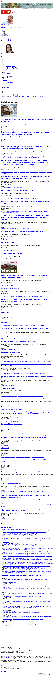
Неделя (6, 527)
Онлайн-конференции (11, 76)
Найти (15, 95)
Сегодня (3, 527)
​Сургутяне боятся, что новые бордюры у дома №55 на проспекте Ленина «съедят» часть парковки (28, 547)
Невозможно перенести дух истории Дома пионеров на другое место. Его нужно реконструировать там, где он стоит (27, 177)
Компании (8, 81)
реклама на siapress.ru (49, 8)
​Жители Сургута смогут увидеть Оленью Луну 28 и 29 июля (19, 569)
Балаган (5, 85)
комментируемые (34, 575)
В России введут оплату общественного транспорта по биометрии (20, 558)
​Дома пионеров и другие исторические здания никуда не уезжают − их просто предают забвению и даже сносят (26, 147)
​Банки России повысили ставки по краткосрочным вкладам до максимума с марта (24, 562)
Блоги (7, 75)
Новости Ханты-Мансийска (13, 69)
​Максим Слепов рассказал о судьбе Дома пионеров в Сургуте (24, 231)
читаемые (23, 575)
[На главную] (9, 13)
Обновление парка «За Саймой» (34, 96)
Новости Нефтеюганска (12, 68)
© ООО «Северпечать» (12, 648)
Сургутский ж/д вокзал (15, 97)
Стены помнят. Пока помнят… (12, 253)
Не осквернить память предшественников (17, 190)
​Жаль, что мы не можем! (10, 288)
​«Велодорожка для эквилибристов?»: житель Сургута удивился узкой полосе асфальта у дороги (27, 556)
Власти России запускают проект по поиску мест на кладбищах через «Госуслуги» (23, 619)
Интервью (8, 73)
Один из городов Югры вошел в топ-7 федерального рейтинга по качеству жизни (24, 568)
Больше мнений (4, 518)
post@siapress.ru (14, 654)
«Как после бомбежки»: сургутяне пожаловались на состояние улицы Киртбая (22, 596)
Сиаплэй (5, 78)
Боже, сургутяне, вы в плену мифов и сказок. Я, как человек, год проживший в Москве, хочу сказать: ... (28, 606)
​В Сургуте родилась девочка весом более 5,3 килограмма (18, 535)
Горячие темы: (5, 96)
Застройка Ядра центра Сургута (17, 96)
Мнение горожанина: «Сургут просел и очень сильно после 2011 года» (20, 607)
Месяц (10, 527)
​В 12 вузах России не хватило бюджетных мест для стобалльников (20, 533)
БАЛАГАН (6, 87)
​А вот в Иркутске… (8, 242)
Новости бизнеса (10, 83)
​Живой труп (5, 312)
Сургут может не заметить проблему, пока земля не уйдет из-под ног (21, 567)
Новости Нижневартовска (12, 67)
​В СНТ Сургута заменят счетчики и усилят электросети (17, 529)
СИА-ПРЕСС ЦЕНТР (38, 650)
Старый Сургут (7, 77)
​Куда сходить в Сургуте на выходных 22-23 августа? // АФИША (20, 544)
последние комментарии (10, 575)
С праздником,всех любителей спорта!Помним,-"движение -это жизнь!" (20, 600)
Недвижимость (9, 82)
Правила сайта (4, 665)
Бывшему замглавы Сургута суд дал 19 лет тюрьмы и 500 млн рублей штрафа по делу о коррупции (28, 563)
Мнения (5, 72)
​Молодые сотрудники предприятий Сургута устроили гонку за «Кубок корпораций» (24, 532)
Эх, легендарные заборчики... (10, 611)
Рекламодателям (13, 665)
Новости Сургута (10, 66)
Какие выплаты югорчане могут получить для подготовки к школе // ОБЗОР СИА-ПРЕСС (26, 566)
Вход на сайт (4, 61)
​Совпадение (7, 564)
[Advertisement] (27, 637)
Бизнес (5, 80)
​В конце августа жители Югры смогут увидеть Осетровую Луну (19, 534)
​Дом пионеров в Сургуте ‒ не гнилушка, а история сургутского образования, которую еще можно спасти (25, 133)
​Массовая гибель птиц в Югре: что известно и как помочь (18, 545)
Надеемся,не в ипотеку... (9, 622)
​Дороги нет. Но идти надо (10, 543)
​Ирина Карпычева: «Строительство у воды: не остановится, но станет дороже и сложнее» (26, 530)
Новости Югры (10, 71)
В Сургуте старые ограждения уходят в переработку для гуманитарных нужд (21, 612)
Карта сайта (3, 671)
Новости (5, 64)
